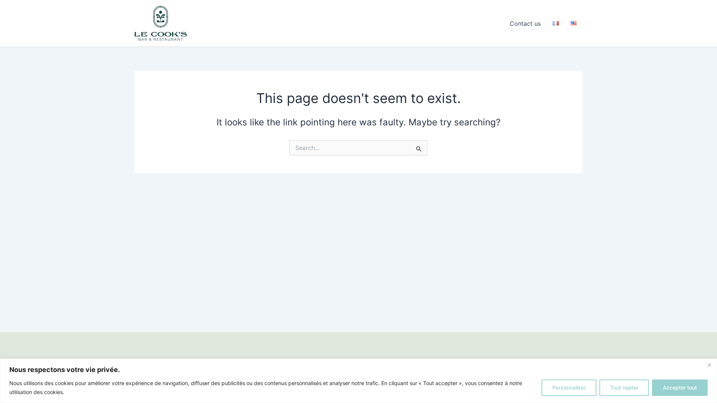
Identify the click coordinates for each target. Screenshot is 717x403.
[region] (358, 381)
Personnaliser (569, 387)
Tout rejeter (624, 387)
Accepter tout (680, 387)
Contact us (525, 23)
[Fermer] (709, 364)
